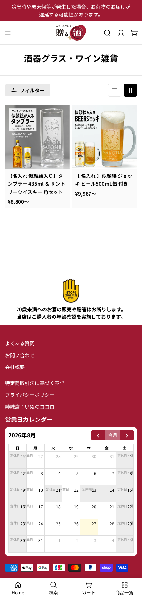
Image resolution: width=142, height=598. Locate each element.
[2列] (130, 90)
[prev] (98, 435)
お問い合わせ (20, 355)
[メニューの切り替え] (7, 33)
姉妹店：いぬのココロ (29, 406)
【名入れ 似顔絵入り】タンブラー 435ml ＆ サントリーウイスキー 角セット (36, 183)
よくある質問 (20, 343)
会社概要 (15, 367)
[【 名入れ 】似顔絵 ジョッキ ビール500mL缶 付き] (104, 137)
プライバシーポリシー (29, 394)
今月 (112, 435)
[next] (127, 435)
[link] (71, 291)
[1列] (114, 90)
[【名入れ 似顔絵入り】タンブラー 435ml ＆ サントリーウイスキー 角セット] (37, 137)
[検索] (107, 33)
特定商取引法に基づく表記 (34, 382)
